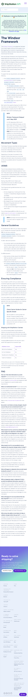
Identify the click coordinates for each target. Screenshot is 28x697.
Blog (15, 642)
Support (5, 656)
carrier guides (13, 380)
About (15, 632)
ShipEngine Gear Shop (18, 653)
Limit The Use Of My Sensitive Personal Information (18, 688)
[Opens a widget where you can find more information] (23, 694)
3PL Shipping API (7, 622)
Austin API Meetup (7, 642)
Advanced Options (8, 80)
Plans (15, 585)
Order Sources (16, 621)
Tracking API (6, 601)
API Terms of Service (18, 671)
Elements (5, 596)
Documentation (6, 632)
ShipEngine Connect (7, 651)
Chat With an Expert (7, 570)
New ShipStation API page (17, 31)
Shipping (5, 585)
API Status (5, 637)
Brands (5, 627)
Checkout (5, 606)
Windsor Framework (8, 46)
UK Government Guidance (13, 400)
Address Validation (7, 611)
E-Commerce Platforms (8, 617)
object (10, 102)
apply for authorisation (10, 213)
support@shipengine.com (12, 427)
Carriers (15, 616)
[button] (25, 3)
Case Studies (16, 637)
